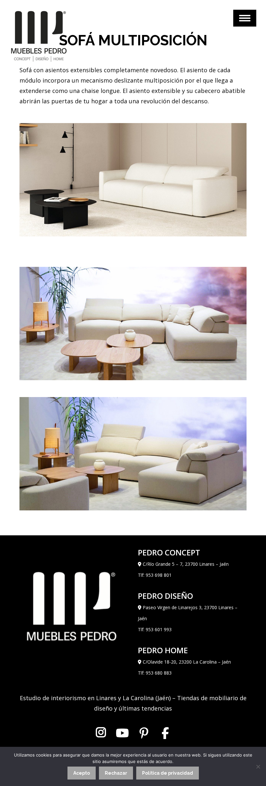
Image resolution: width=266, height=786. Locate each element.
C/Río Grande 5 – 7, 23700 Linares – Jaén (186, 564)
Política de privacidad (167, 773)
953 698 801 (159, 575)
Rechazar (116, 773)
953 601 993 (159, 629)
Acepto (81, 773)
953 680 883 (159, 673)
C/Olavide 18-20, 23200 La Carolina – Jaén (187, 662)
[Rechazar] (258, 766)
